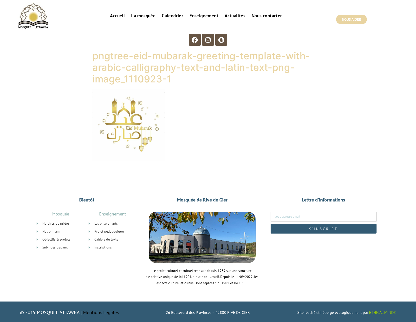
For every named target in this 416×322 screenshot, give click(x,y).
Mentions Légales (101, 312)
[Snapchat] (221, 40)
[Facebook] (195, 40)
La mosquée (143, 16)
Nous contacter (267, 16)
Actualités (235, 16)
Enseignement (203, 16)
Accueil (117, 16)
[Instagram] (208, 40)
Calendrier (172, 16)
